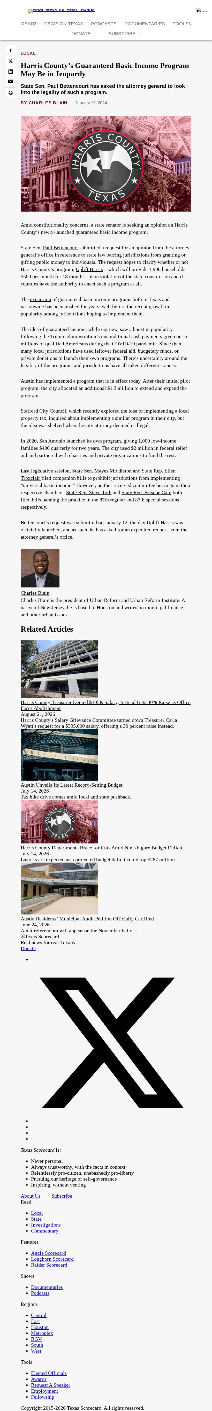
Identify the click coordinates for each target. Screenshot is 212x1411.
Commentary (44, 1231)
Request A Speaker (50, 1385)
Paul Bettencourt (60, 247)
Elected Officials (49, 1373)
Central (39, 1315)
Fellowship (42, 1397)
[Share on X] (10, 61)
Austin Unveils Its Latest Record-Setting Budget (72, 785)
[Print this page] (10, 93)
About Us (31, 1196)
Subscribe (122, 33)
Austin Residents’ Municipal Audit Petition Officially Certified (87, 918)
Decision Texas (63, 23)
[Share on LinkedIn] (10, 71)
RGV (36, 1339)
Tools (180, 23)
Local (28, 53)
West (36, 1351)
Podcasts (104, 23)
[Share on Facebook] (10, 50)
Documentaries (144, 23)
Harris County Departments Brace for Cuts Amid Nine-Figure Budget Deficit (102, 847)
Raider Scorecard (49, 1265)
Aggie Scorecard (48, 1253)
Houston (40, 1327)
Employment (44, 1391)
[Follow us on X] (111, 1121)
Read (27, 23)
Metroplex (42, 1333)
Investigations (46, 1225)
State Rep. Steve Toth (88, 492)
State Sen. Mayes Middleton (102, 471)
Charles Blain (48, 103)
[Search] (201, 10)
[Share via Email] (10, 82)
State (36, 1219)
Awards (39, 1379)
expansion (40, 299)
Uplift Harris (89, 269)
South (37, 1345)
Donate (81, 33)
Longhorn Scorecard (52, 1259)
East (35, 1321)
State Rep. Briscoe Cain (146, 492)
